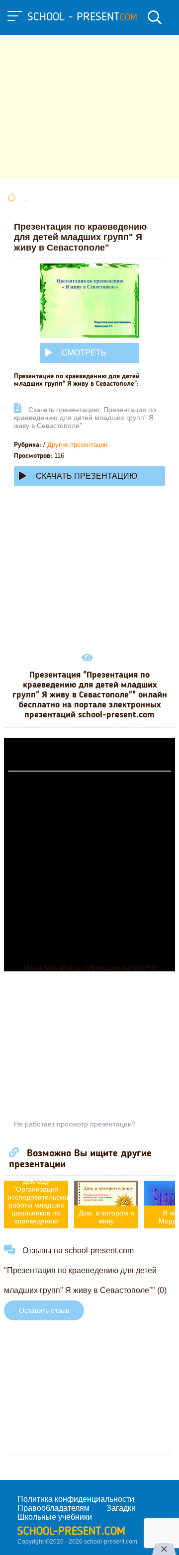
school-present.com (71, 1532)
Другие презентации (77, 444)
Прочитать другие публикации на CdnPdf (89, 967)
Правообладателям (53, 1508)
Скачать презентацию (86, 476)
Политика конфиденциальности (75, 1499)
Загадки (121, 1508)
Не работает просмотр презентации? (75, 1124)
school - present (82, 17)
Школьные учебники (54, 1517)
